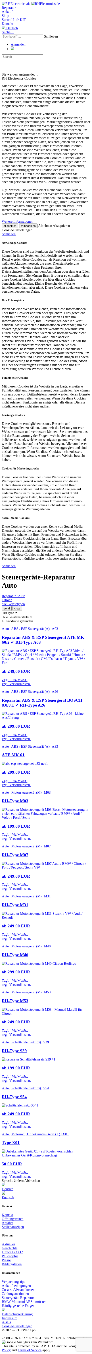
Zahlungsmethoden (15, 1294)
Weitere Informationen (17, 221)
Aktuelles (8, 1244)
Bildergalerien (12, 1264)
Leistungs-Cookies (13, 415)
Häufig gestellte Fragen (18, 1306)
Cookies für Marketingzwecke (20, 468)
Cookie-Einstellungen (17, 1326)
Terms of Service (30, 1350)
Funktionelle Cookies (15, 377)
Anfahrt (7, 1223)
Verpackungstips (13, 1282)
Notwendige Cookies (14, 242)
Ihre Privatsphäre (13, 300)
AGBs (6, 1322)
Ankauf (7, 12)
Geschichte (9, 1248)
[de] (3, 1310)
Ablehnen (45, 226)
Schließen (51, 36)
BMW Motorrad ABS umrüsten (24, 1302)
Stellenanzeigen (13, 1227)
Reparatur (9, 8)
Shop (5, 16)
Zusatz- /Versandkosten (18, 1290)
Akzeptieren (61, 226)
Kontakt (7, 24)
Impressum (9, 1318)
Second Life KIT (14, 20)
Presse (6, 1260)
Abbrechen (32, 1180)
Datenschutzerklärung (17, 1314)
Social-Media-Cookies (15, 517)
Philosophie (10, 1256)
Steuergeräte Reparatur (18, 1298)
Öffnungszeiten (12, 1219)
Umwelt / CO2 (12, 1252)
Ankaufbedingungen (16, 1286)
